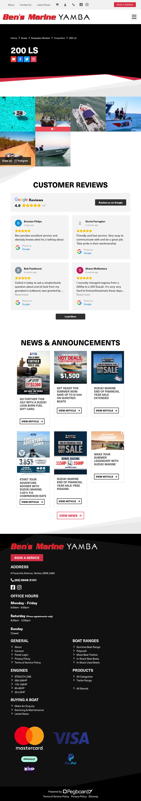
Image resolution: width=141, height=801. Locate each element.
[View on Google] (18, 223)
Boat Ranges (86, 640)
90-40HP (19, 688)
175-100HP (21, 684)
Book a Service (26, 558)
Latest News (43, 5)
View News (68, 515)
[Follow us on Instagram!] (20, 588)
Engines (19, 670)
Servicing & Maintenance (29, 710)
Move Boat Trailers (87, 655)
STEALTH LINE (23, 676)
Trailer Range (84, 680)
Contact (19, 651)
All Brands (82, 688)
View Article (30, 421)
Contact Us (25, 5)
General (20, 640)
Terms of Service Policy (28, 662)
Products (83, 670)
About (11, 5)
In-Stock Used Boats (88, 662)
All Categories (85, 676)
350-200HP (21, 680)
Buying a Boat (25, 699)
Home (14, 38)
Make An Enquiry (24, 706)
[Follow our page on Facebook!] (81, 4)
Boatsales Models (40, 38)
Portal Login (21, 655)
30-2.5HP (20, 692)
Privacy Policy (22, 659)
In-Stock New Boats (88, 659)
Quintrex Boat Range (88, 647)
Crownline (59, 38)
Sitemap (93, 796)
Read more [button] (22, 294)
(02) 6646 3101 (25, 580)
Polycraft (82, 651)
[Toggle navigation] (134, 16)
